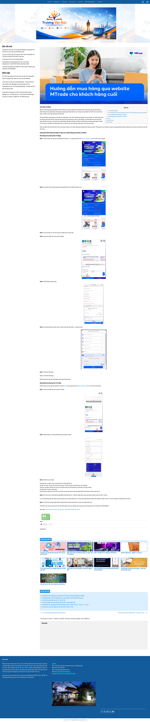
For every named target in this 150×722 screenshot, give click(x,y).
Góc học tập (72, 1)
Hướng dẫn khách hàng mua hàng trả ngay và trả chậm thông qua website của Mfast (127, 112)
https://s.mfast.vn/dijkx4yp (88, 138)
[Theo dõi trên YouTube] (113, 711)
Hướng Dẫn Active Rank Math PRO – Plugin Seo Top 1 (131, 613)
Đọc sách (64, 1)
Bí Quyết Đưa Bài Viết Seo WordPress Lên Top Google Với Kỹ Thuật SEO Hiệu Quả (62, 598)
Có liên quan (109, 122)
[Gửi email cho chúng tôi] (107, 711)
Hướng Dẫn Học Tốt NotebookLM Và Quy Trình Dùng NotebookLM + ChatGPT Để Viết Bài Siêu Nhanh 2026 (18, 86)
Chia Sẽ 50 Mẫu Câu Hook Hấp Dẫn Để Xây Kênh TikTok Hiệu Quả (58, 602)
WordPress (56, 1)
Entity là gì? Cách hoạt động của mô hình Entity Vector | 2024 (57, 607)
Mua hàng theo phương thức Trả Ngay (116, 114)
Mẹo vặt (80, 1)
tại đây (69, 138)
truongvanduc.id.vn (83, 720)
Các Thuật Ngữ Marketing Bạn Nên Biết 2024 (53, 613)
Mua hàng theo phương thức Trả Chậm (116, 116)
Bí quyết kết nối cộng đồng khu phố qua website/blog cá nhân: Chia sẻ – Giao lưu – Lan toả (65, 604)
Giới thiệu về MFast (112, 110)
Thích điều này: (110, 120)
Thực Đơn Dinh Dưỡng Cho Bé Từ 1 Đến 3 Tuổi (53, 600)
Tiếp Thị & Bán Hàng (89, 1)
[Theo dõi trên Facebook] (102, 711)
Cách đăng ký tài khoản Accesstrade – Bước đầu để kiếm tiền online (63, 509)
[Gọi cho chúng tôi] (110, 711)
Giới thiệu (99, 1)
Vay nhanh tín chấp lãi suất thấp (66, 673)
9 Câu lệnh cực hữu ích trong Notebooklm (12, 59)
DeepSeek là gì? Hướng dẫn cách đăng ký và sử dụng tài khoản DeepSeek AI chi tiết (63, 596)
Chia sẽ (108, 118)
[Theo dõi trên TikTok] (104, 711)
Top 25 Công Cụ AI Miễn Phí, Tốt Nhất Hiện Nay (17, 96)
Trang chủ (49, 1)
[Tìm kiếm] (147, 2)
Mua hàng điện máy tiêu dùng (62, 671)
